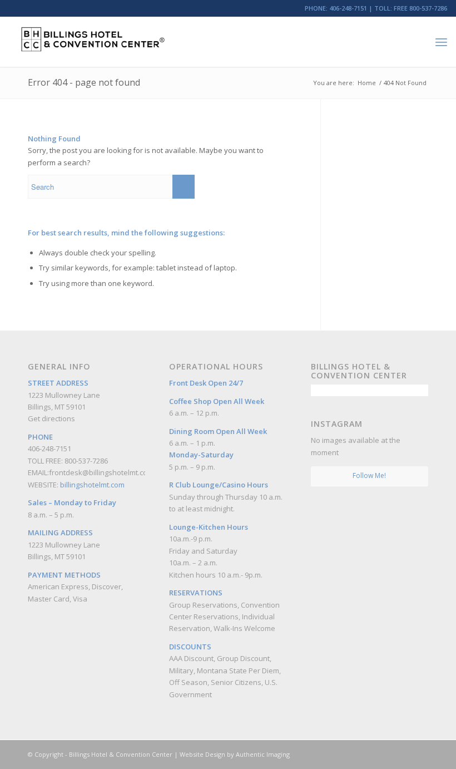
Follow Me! (369, 475)
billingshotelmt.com (92, 485)
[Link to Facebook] (386, 754)
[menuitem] (417, 42)
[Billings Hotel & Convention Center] (92, 42)
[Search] (417, 42)
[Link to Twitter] (420, 754)
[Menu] (441, 42)
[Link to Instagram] (403, 754)
